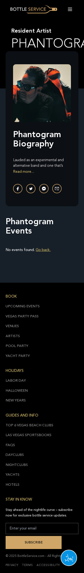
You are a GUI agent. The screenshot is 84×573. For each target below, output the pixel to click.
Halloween (17, 391)
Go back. (43, 250)
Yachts (12, 475)
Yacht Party (18, 356)
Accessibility (48, 565)
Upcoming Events (23, 306)
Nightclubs (17, 465)
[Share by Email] (57, 188)
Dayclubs (15, 455)
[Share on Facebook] (17, 188)
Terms (27, 565)
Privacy (12, 565)
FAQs (10, 445)
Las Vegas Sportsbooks (28, 435)
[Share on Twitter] (30, 188)
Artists (13, 336)
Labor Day (16, 381)
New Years (16, 400)
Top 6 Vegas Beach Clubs (29, 425)
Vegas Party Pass (22, 316)
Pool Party (17, 346)
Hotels (12, 485)
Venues (12, 326)
